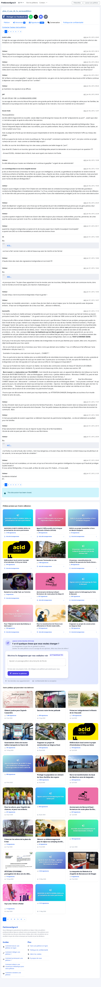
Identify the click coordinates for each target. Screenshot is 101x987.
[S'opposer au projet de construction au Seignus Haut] (83, 619)
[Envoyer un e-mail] (41, 17)
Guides (6, 942)
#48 (85, 437)
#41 (85, 268)
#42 (85, 292)
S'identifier (77, 3)
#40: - (9, 277)
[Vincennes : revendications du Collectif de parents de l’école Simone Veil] (83, 556)
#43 (85, 300)
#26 (85, 37)
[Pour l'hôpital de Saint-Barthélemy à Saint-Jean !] (18, 619)
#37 (85, 214)
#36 (85, 203)
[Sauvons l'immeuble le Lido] (50, 555)
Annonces (20, 22)
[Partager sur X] (36, 17)
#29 (85, 75)
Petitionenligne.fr (8, 3)
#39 (85, 237)
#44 (85, 311)
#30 (85, 86)
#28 (85, 62)
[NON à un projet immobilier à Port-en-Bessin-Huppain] (83, 524)
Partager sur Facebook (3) (17, 17)
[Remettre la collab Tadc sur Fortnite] (18, 586)
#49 (85, 460)
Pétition (7, 22)
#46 (85, 415)
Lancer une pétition (91, 3)
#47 (85, 426)
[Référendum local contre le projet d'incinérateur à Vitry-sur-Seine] (18, 556)
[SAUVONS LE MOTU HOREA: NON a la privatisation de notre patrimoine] (18, 524)
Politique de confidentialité (73, 22)
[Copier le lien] (46, 17)
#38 (85, 226)
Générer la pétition (19, 673)
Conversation (55, 22)
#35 (85, 186)
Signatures (37, 22)
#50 (85, 473)
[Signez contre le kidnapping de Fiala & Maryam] (83, 587)
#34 (85, 169)
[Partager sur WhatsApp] (31, 17)
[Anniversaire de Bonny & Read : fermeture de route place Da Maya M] (50, 588)
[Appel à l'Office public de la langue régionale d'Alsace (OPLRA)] (50, 524)
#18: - (9, 245)
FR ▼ (22, 2)
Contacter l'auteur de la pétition (14, 27)
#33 (85, 160)
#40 (85, 258)
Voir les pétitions (32, 3)
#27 (85, 51)
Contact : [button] (42, 3)
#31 (85, 94)
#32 (85, 111)
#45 (85, 402)
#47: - (9, 445)
